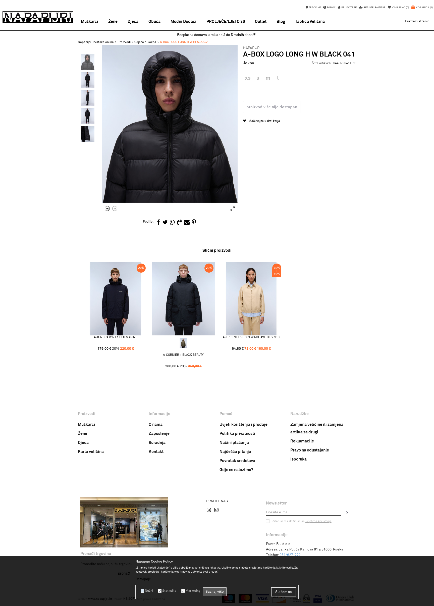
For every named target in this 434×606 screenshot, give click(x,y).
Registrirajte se (374, 7)
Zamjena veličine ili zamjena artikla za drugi (316, 428)
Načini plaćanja (234, 443)
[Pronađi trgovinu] (124, 522)
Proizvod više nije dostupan (271, 107)
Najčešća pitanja (235, 452)
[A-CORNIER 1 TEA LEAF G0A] (183, 343)
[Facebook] (158, 223)
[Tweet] (165, 223)
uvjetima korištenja (318, 521)
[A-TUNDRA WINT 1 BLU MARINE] (115, 298)
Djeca (83, 443)
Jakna (152, 42)
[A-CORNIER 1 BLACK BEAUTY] (183, 298)
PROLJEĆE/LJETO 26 (225, 22)
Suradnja (157, 443)
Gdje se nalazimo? (236, 470)
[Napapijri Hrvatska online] (38, 17)
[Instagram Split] (216, 510)
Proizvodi (124, 42)
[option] (217, 35)
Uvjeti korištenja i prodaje (243, 425)
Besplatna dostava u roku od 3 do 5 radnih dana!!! (216, 35)
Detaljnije (143, 579)
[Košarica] (422, 10)
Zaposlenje (159, 434)
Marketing (193, 590)
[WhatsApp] (172, 223)
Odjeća (139, 42)
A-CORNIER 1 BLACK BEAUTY (183, 355)
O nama (155, 425)
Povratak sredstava (237, 461)
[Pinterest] (194, 223)
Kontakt (156, 452)
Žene (82, 434)
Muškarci (86, 425)
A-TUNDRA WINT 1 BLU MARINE (115, 337)
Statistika (169, 590)
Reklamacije (302, 441)
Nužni (149, 590)
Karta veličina (91, 452)
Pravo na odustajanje (309, 450)
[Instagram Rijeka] (209, 510)
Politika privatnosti (237, 434)
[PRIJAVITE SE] (347, 513)
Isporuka (298, 459)
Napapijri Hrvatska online (96, 42)
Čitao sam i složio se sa (302, 521)
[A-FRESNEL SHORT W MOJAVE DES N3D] (251, 298)
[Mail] (187, 223)
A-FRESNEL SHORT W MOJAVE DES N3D (251, 337)
